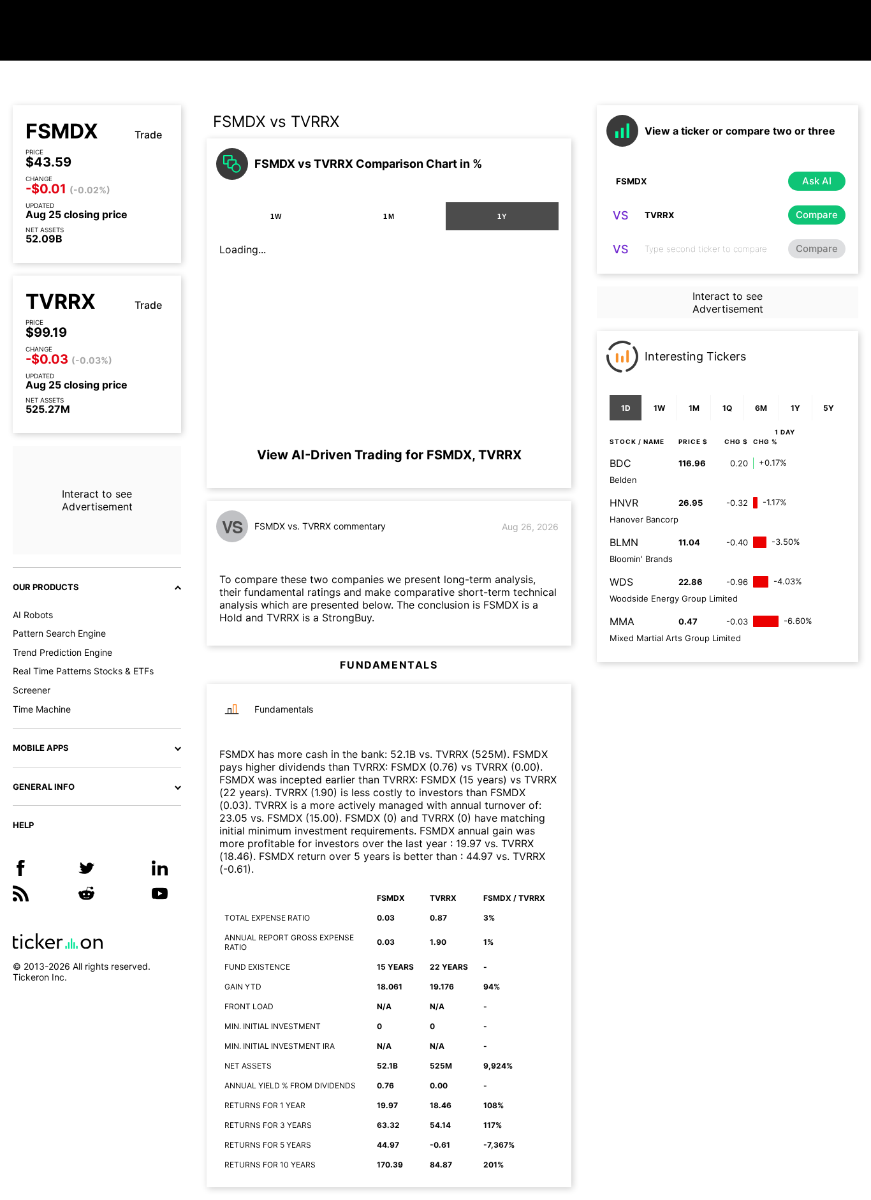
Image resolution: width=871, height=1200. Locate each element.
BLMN (624, 542)
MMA (622, 621)
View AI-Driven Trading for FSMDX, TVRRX (389, 455)
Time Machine (42, 709)
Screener (31, 690)
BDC (620, 463)
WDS (621, 581)
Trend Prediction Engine (62, 652)
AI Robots (33, 614)
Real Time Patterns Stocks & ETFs (83, 670)
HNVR (624, 502)
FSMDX (62, 131)
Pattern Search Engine (59, 633)
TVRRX (61, 302)
